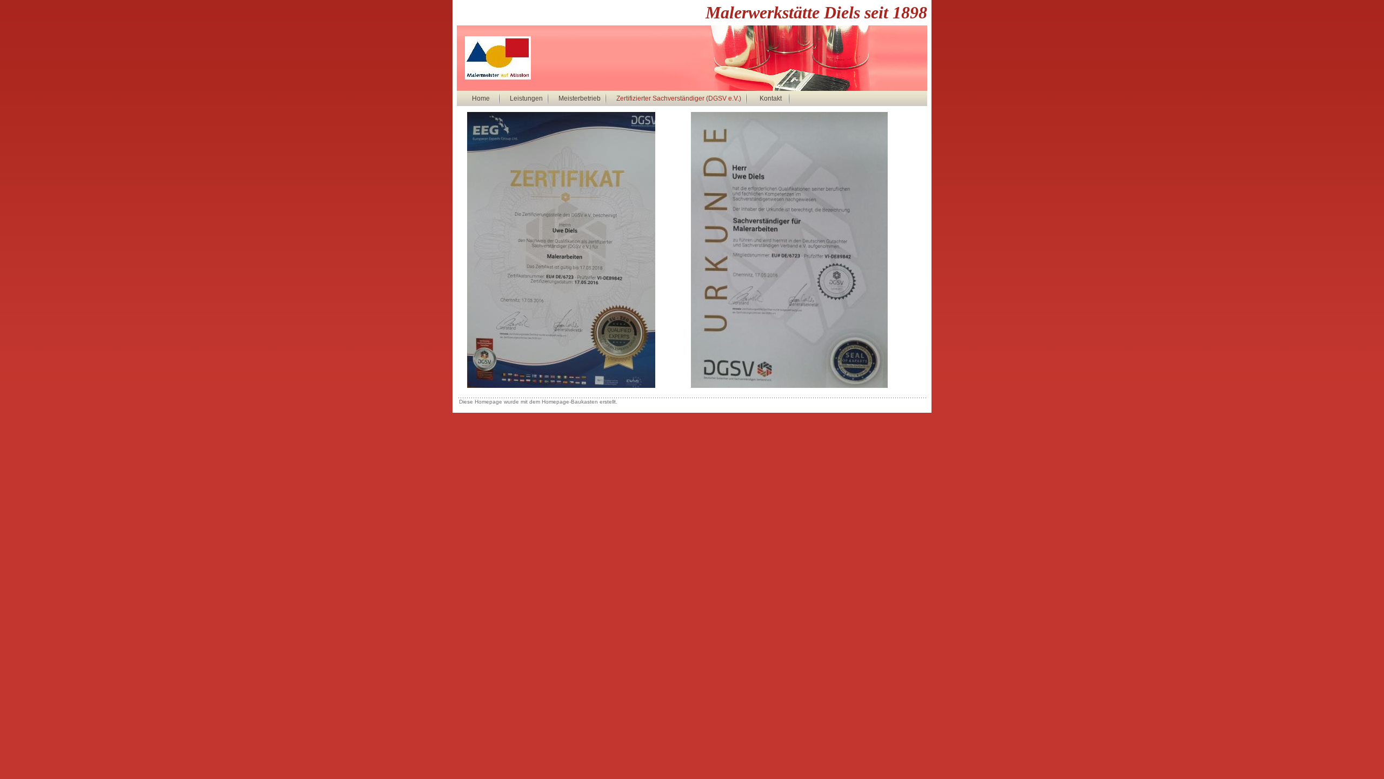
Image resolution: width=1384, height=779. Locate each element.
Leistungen (526, 98)
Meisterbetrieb (579, 98)
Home (481, 98)
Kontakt (771, 98)
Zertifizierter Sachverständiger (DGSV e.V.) (678, 98)
